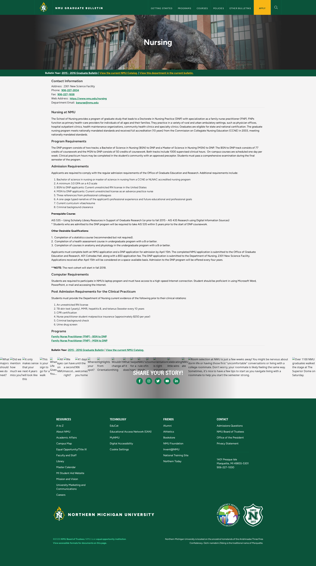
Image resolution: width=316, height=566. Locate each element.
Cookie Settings (119, 449)
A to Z (60, 425)
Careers (60, 494)
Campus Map (64, 443)
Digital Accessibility (121, 443)
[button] (276, 7)
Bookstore (169, 437)
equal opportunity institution (111, 539)
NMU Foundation (173, 443)
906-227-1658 (66, 94)
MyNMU (114, 437)
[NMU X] (158, 381)
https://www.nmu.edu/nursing (88, 98)
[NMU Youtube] (167, 381)
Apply (262, 8)
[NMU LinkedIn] (176, 381)
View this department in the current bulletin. (166, 73)
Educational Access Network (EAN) (131, 431)
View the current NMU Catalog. (119, 73)
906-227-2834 (70, 90)
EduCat (114, 425)
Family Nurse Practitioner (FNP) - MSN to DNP (79, 340)
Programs (184, 8)
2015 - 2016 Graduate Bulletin (80, 73)
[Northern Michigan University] (44, 7)
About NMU (63, 431)
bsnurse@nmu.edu (87, 102)
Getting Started (161, 8)
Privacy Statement (227, 443)
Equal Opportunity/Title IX (71, 449)
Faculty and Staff (66, 455)
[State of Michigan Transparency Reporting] (228, 515)
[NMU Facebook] (139, 381)
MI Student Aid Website (70, 473)
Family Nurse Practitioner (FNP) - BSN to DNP (79, 336)
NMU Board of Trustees (230, 431)
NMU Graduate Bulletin (79, 8)
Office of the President (230, 437)
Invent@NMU (171, 449)
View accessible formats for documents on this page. (80, 543)
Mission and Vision (67, 479)
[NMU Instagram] (148, 381)
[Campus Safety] (253, 515)
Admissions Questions (230, 425)
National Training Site (175, 455)
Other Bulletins (240, 8)
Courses (202, 8)
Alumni (167, 425)
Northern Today (172, 461)
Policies (218, 8)
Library (60, 461)
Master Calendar (66, 467)
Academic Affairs (66, 437)
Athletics (168, 431)
